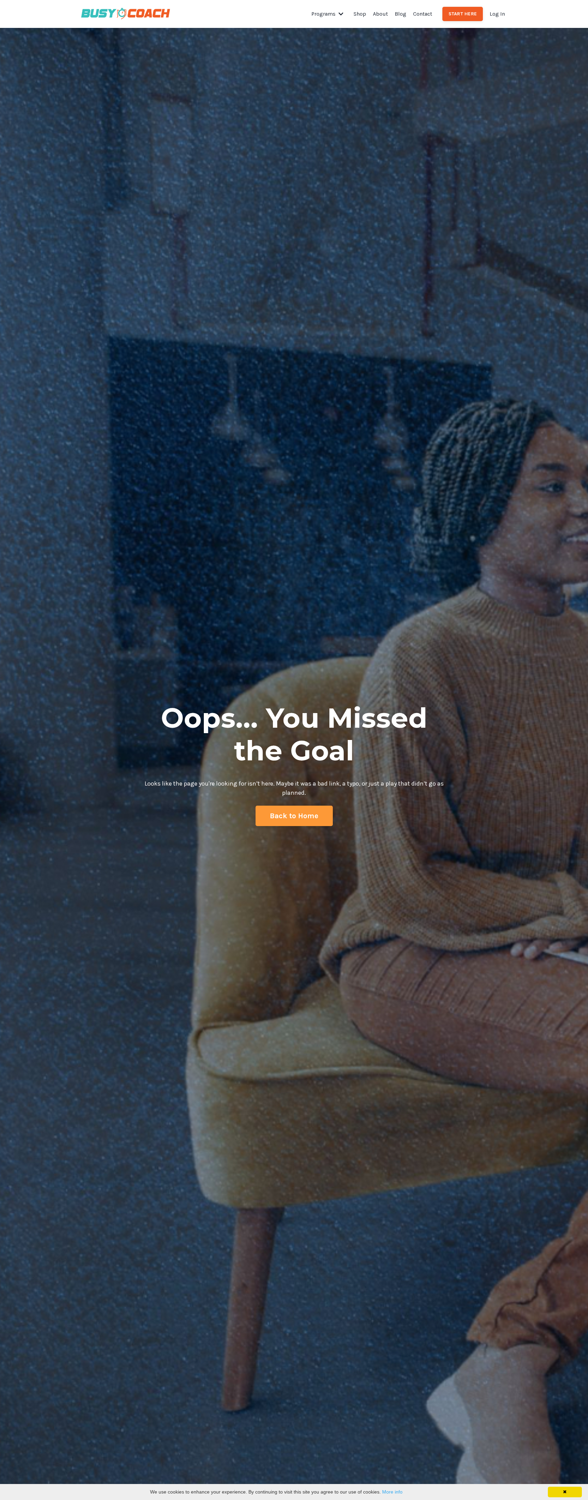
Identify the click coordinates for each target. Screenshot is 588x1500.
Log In (497, 14)
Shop (360, 14)
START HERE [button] (462, 14)
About (380, 14)
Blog (400, 14)
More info (392, 1492)
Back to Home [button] (294, 815)
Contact (422, 14)
